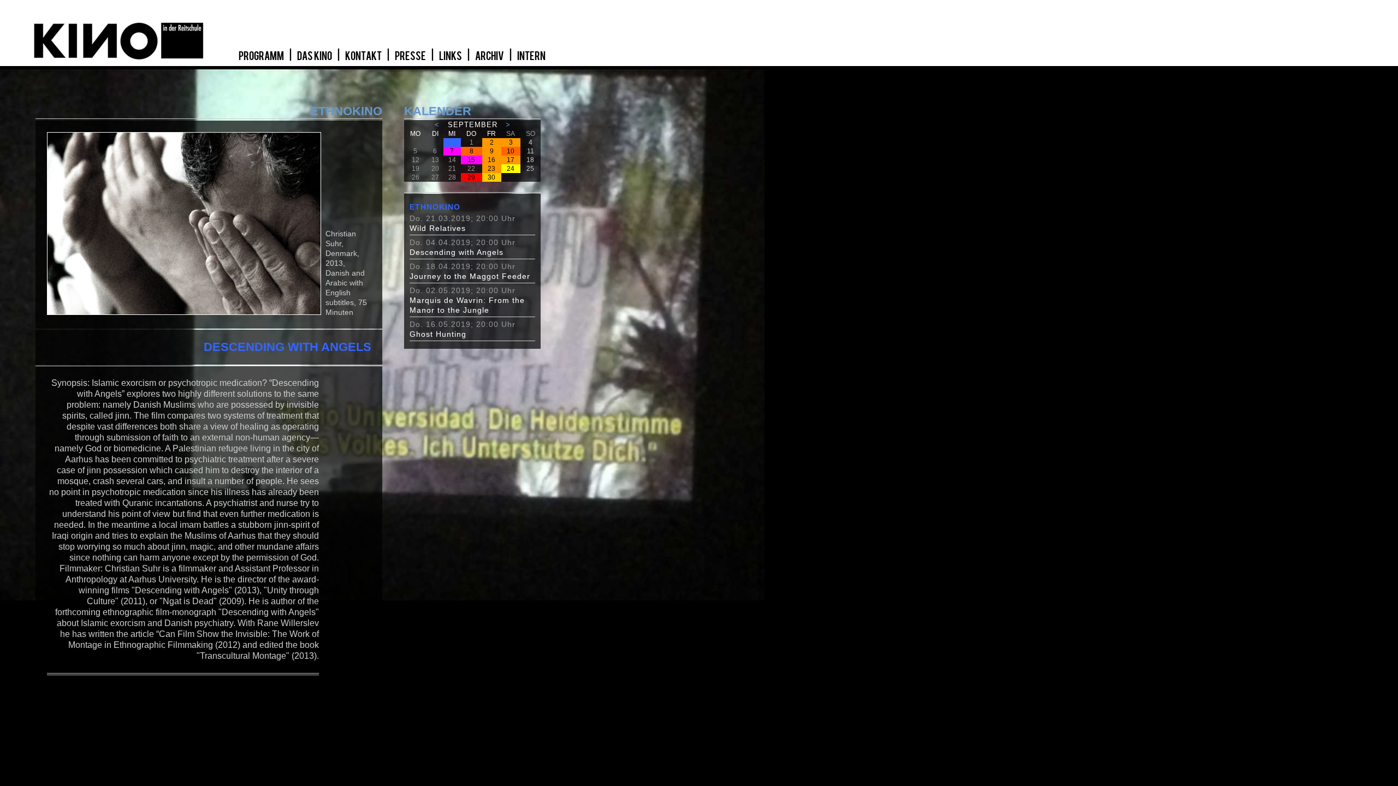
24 (510, 168)
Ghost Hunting (438, 334)
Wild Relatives (438, 228)
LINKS (451, 56)
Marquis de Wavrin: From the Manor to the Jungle (467, 305)
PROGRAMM (261, 56)
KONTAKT (364, 56)
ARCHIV (490, 56)
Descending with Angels (456, 252)
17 (510, 160)
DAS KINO (315, 56)
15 (471, 160)
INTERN (531, 56)
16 (491, 160)
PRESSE (411, 56)
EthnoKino (435, 207)
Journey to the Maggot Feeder (470, 276)
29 (471, 177)
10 (510, 151)
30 (491, 177)
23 (491, 168)
